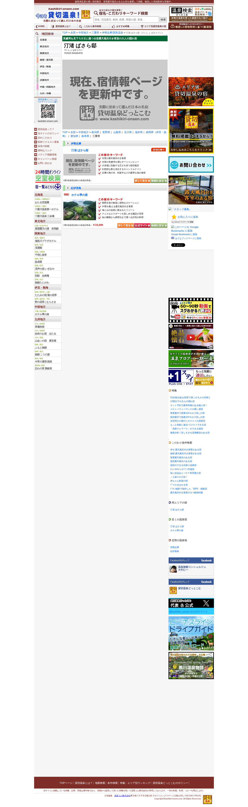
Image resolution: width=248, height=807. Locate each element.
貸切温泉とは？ (63, 26)
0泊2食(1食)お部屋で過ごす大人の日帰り (190, 397)
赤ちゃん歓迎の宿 (179, 481)
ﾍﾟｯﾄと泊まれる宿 (179, 485)
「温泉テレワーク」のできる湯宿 (186, 428)
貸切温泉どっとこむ (189, 588)
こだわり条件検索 (92, 26)
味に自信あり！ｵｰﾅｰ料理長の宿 (185, 473)
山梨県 (117, 132)
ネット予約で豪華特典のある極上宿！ (188, 405)
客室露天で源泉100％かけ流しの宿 (187, 413)
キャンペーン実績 (47, 159)
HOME (41, 26)
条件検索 (112, 782)
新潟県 (95, 132)
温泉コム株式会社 (122, 796)
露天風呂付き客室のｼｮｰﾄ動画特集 (186, 492)
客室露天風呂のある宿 (181, 457)
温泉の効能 (44, 146)
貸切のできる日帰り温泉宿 (183, 465)
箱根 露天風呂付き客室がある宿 (185, 453)
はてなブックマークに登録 (188, 238)
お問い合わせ (45, 163)
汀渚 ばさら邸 (79, 150)
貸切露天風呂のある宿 (181, 461)
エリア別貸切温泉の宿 (155, 26)
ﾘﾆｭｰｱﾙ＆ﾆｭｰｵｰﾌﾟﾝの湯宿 (182, 469)
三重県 (95, 32)
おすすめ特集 (122, 26)
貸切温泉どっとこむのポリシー (170, 782)
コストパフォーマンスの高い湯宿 (186, 409)
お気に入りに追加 (188, 216)
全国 (73, 32)
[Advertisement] (191, 53)
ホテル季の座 (79, 194)
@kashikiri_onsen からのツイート (188, 611)
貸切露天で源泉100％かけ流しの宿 (187, 417)
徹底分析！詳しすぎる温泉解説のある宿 (190, 432)
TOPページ (66, 782)
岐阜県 (85, 136)
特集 (122, 782)
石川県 (128, 132)
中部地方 (83, 32)
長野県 (106, 132)
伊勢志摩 (76, 143)
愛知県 (74, 136)
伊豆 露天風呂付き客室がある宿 (185, 449)
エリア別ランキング (138, 782)
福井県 (139, 132)
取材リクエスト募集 (48, 142)
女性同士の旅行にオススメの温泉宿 (187, 421)
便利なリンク (45, 150)
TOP (65, 32)
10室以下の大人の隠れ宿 (182, 401)
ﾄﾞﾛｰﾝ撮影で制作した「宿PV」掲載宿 (188, 489)
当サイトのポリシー (48, 133)
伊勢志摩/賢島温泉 (112, 32)
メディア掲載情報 (47, 154)
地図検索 (100, 782)
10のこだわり (45, 137)
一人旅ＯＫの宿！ (179, 477)
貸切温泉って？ (46, 129)
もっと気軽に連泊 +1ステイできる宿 (188, 425)
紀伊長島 (76, 188)
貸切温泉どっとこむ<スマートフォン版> (48, 100)
